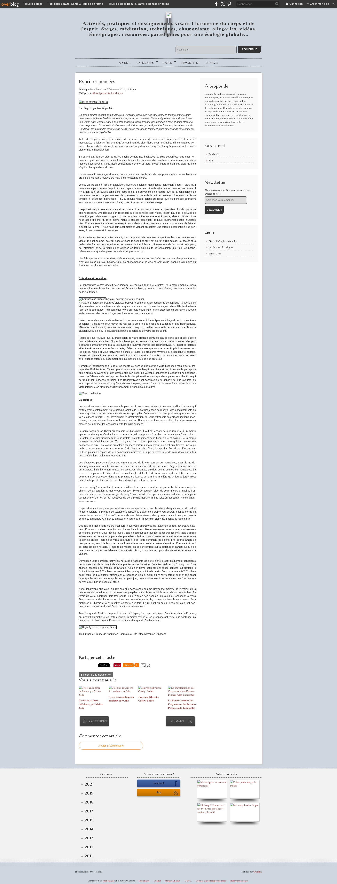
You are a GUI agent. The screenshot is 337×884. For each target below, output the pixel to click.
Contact (212, 63)
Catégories (144, 63)
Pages (166, 63)
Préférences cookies (239, 880)
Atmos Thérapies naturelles (222, 241)
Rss (159, 792)
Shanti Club (214, 253)
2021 (89, 784)
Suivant (177, 721)
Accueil (124, 63)
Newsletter (190, 63)
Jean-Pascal (108, 880)
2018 (89, 802)
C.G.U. (188, 880)
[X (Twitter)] (222, 4)
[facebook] (216, 4)
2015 (89, 820)
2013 (89, 838)
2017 (89, 811)
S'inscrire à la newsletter (96, 674)
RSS (210, 160)
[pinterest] (229, 4)
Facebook (213, 154)
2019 (89, 793)
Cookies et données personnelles (211, 880)
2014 (89, 829)
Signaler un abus (173, 880)
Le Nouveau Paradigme (220, 247)
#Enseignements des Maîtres (108, 93)
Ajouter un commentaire (111, 745)
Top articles (144, 880)
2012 (89, 847)
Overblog (257, 871)
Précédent (98, 721)
